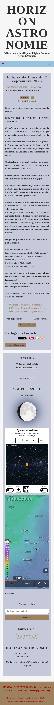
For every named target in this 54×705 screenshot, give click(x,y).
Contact (20, 698)
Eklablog (46, 690)
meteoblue (9, 593)
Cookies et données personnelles (19, 701)
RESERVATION (27, 378)
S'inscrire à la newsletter (16, 345)
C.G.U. (42, 698)
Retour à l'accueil (27, 325)
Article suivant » (41, 319)
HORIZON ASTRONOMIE (27, 27)
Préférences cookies (38, 701)
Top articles (11, 698)
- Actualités (34, 87)
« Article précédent (13, 319)
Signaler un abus (31, 698)
